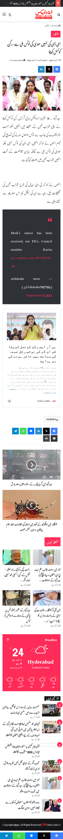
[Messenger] (31, 431)
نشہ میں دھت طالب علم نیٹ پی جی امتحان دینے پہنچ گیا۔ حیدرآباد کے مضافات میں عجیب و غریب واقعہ (21, 785)
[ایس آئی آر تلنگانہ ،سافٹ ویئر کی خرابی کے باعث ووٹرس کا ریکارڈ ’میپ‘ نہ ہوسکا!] (47, 598)
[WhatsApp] (23, 431)
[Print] (46, 438)
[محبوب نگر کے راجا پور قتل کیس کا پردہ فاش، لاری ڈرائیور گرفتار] (51, 766)
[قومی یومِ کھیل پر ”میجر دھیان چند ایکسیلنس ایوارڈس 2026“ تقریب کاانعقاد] (51, 748)
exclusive (51, 419)
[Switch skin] (10, 15)
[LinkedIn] (38, 431)
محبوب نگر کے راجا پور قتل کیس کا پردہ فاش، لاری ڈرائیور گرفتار (21, 765)
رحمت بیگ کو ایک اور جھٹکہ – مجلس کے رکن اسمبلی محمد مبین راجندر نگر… (17, 575)
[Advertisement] (31, 54)
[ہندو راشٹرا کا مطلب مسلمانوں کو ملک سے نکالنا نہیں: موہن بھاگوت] (51, 805)
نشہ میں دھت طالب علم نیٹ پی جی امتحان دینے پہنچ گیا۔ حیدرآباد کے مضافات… (47, 575)
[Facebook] (54, 431)
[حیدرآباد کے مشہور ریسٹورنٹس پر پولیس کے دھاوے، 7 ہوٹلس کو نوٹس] (16, 598)
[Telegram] (15, 431)
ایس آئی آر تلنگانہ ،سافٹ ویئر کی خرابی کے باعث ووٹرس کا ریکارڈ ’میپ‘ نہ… (47, 615)
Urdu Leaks (52, 824)
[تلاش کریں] (58, 15)
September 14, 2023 (39, 295)
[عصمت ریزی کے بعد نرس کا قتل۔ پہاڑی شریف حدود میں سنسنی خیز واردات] (51, 710)
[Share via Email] (54, 438)
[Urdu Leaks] (44, 14)
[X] (46, 431)
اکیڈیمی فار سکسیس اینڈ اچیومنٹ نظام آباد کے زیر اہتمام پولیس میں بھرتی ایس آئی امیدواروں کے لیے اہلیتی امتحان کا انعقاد (21, 729)
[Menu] (4, 15)
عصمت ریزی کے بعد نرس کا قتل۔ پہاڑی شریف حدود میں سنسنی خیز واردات (21, 709)
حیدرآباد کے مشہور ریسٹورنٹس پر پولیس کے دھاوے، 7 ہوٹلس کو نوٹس (17, 615)
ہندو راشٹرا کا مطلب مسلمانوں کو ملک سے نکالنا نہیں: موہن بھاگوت (22, 805)
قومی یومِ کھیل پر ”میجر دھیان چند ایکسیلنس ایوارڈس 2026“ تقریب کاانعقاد (27, 3)
